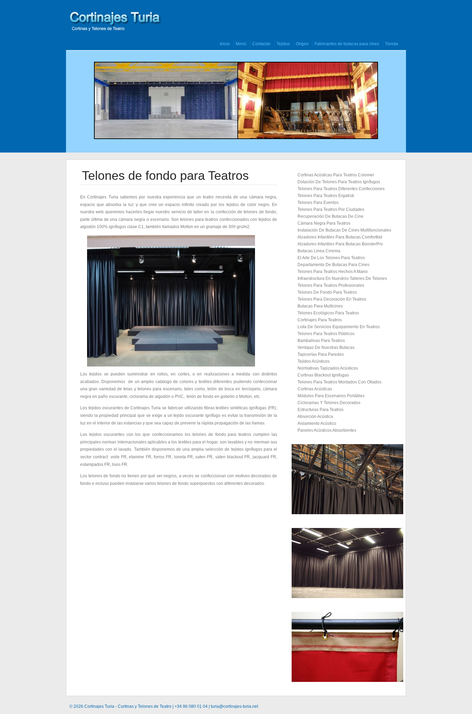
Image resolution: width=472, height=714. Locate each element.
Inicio (140, 31)
